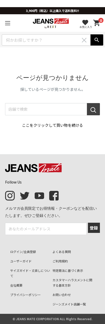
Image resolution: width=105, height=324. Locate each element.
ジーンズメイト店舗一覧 (69, 304)
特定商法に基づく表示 (67, 270)
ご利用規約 (60, 261)
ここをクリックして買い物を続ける (52, 125)
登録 (94, 228)
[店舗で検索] (93, 109)
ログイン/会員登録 (23, 251)
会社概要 (16, 285)
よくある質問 (61, 251)
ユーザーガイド (21, 261)
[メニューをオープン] (7, 23)
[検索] (96, 40)
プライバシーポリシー (25, 294)
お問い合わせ (61, 294)
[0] (97, 23)
